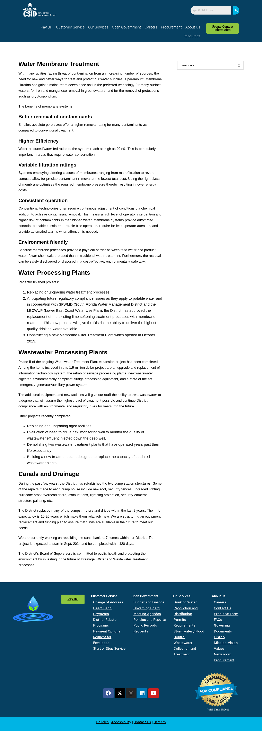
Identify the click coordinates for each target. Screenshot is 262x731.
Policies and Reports (149, 620)
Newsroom (222, 654)
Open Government (126, 27)
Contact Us (222, 608)
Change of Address (108, 602)
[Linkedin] (142, 693)
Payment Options (106, 631)
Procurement (171, 27)
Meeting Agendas (147, 614)
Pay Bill (46, 27)
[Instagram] (131, 693)
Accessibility (121, 722)
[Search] (236, 10)
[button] (70, 27)
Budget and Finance (148, 602)
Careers (151, 27)
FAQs (218, 620)
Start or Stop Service (109, 648)
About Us (192, 27)
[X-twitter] (120, 693)
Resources (191, 36)
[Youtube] (153, 693)
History (219, 637)
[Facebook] (108, 693)
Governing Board (146, 608)
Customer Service (70, 27)
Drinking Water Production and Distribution (186, 608)
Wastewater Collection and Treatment (185, 648)
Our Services (98, 27)
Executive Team (226, 614)
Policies (102, 722)
